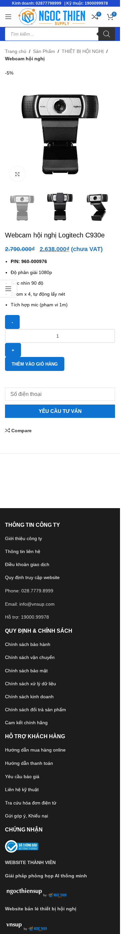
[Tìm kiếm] (106, 34)
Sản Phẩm (44, 51)
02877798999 (48, 3)
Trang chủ (15, 51)
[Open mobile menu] (8, 16)
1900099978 (96, 3)
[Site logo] (51, 16)
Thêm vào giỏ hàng (35, 364)
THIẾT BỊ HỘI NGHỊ (83, 51)
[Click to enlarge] (17, 173)
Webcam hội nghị (25, 58)
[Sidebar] (8, 288)
